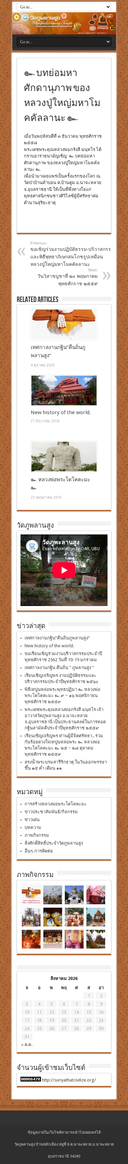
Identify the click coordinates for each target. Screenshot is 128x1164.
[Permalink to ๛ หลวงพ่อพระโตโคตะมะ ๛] (64, 457)
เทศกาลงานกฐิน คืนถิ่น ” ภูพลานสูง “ (59, 667)
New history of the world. (61, 412)
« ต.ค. (26, 1044)
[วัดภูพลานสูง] (64, 23)
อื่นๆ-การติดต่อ (39, 850)
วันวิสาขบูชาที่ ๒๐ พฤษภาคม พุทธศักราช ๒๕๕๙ (68, 277)
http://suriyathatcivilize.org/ (69, 1080)
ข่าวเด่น (32, 819)
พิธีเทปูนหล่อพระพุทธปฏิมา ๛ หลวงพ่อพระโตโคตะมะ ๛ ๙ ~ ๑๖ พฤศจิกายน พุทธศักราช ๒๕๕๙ (62, 695)
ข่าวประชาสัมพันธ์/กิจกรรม (51, 811)
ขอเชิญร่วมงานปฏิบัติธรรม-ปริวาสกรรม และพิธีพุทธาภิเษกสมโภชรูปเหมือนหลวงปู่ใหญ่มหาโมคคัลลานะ (72, 254)
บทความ (33, 827)
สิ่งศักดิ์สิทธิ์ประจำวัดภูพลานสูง (54, 843)
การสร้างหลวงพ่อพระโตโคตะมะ (56, 803)
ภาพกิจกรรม (37, 835)
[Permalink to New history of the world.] (64, 391)
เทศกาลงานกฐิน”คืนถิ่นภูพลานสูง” (57, 637)
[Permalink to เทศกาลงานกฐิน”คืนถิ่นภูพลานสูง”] (64, 324)
